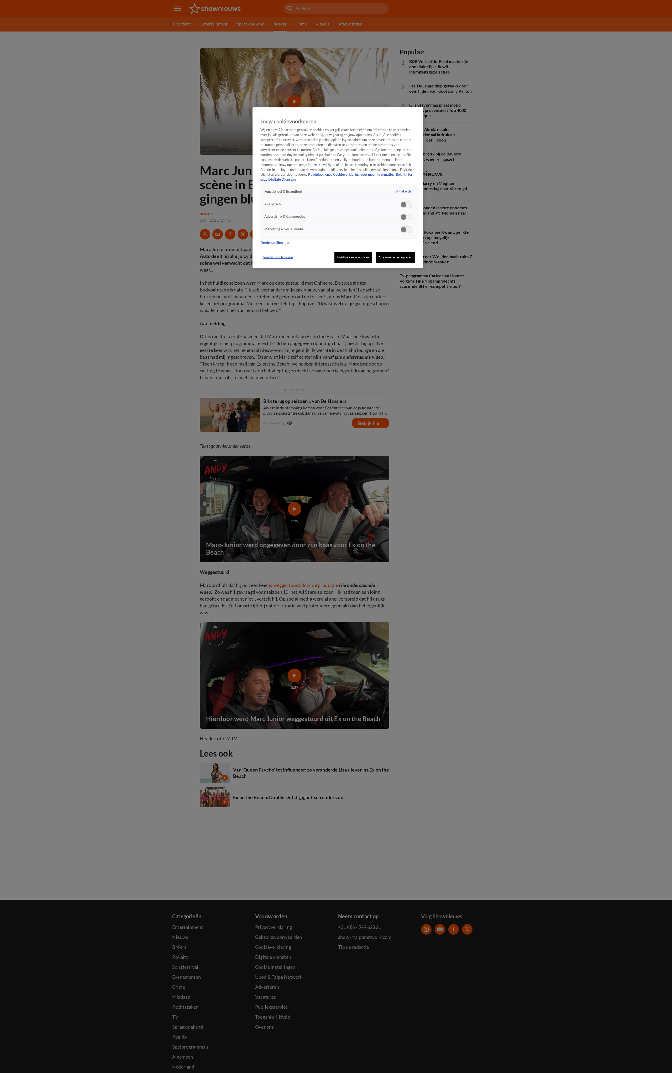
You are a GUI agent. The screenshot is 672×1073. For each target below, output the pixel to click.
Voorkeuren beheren (278, 257)
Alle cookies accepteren (395, 257)
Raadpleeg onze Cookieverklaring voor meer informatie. (351, 174)
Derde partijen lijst (275, 242)
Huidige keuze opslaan (353, 257)
